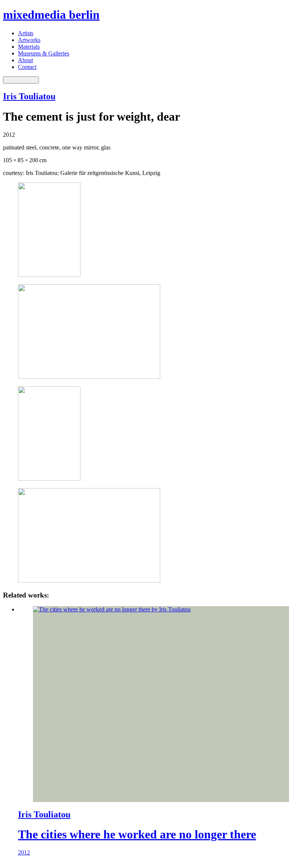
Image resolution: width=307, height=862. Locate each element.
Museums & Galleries (43, 53)
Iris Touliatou (29, 96)
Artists (25, 33)
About (25, 60)
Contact (27, 67)
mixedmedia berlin (51, 14)
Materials (29, 46)
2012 (24, 852)
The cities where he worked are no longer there (137, 834)
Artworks (29, 40)
